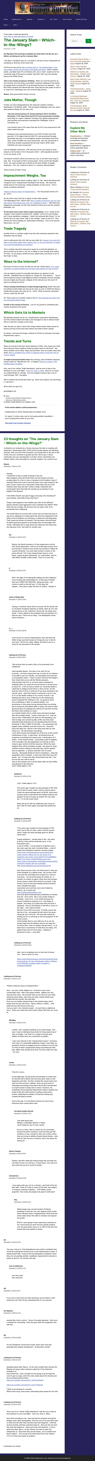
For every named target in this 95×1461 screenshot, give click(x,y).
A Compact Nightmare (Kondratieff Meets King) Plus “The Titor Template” (80, 98)
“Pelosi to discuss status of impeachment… (20, 192)
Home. (6, 19)
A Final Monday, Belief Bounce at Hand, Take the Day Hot (80, 108)
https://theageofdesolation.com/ (29, 892)
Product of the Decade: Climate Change (18, 398)
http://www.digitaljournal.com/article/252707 (34, 866)
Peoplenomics (16, 19)
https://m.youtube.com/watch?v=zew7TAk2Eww (25, 1385)
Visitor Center (67, 19)
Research (41, 19)
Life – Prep (53, 19)
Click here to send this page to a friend (18, 36)
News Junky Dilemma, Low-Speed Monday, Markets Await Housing (80, 81)
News (7, 396)
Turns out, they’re (35, 371)
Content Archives (81, 19)
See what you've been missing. (18, 423)
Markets (29, 19)
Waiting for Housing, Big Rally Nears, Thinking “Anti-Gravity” (80, 74)
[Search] (88, 41)
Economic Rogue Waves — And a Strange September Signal (80, 61)
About (6, 25)
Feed (15, 25)
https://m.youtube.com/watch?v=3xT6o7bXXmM (25, 1380)
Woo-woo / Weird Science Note (16, 400)
